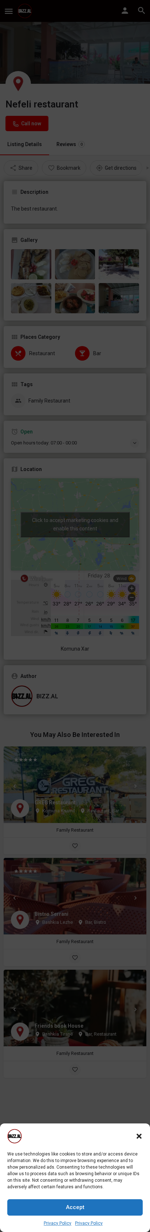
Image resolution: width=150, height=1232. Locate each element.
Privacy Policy (57, 1223)
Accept (75, 1207)
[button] (139, 1136)
